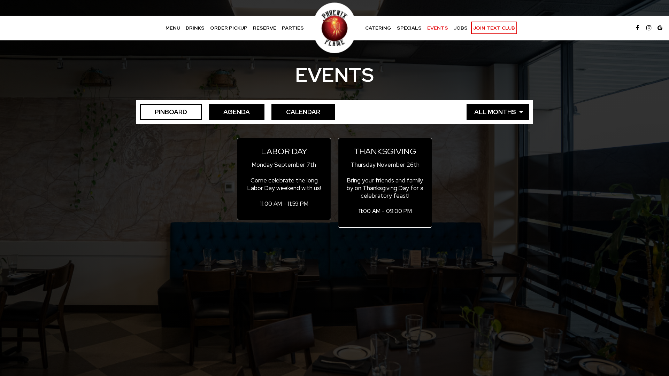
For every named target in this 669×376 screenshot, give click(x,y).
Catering (378, 28)
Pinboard (163, 112)
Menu (173, 28)
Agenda (229, 112)
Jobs (461, 28)
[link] (334, 28)
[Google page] (660, 27)
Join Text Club (494, 28)
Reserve (264, 28)
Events (437, 28)
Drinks (195, 28)
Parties (293, 28)
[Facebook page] (637, 27)
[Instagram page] (648, 27)
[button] (284, 179)
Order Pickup (228, 28)
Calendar (295, 112)
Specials (409, 28)
